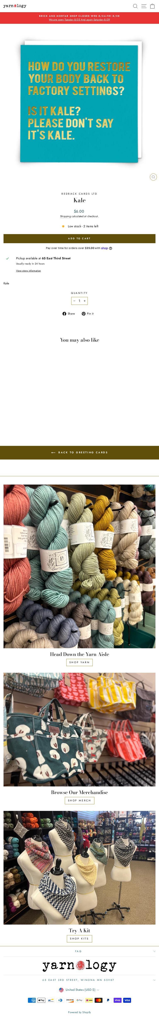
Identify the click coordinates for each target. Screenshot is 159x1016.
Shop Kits (79, 939)
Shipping (65, 216)
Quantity (79, 293)
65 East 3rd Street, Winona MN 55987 (78, 980)
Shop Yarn (79, 662)
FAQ (78, 951)
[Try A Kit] (79, 868)
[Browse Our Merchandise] (79, 730)
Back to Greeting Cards (82, 452)
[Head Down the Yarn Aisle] (79, 566)
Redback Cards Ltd (79, 193)
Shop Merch (79, 800)
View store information (28, 270)
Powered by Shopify (79, 1012)
